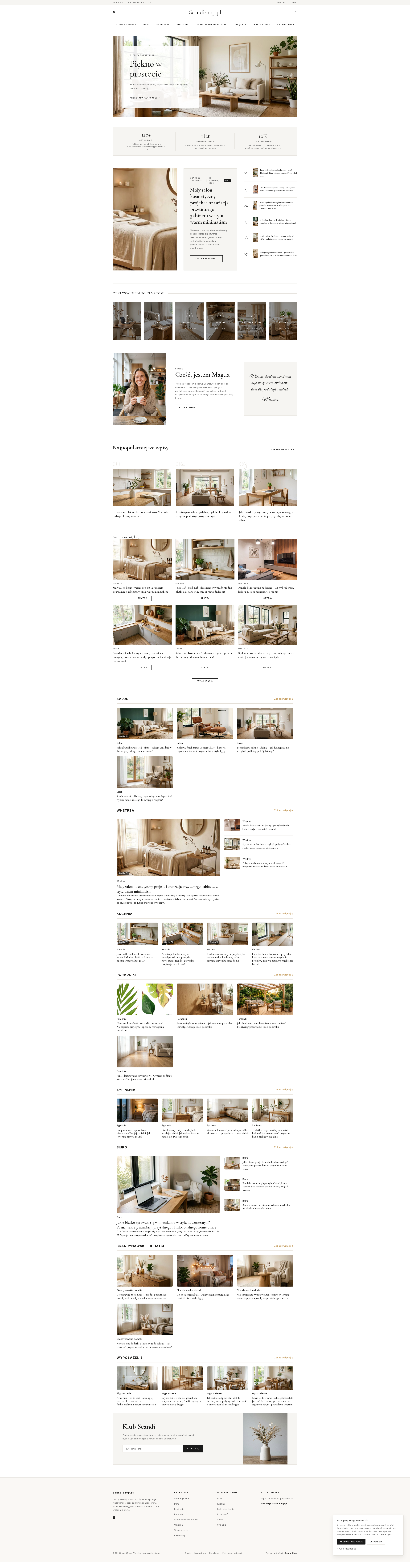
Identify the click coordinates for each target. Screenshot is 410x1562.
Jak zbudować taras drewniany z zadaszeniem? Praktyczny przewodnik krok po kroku (261, 1025)
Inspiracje (163, 25)
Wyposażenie (262, 25)
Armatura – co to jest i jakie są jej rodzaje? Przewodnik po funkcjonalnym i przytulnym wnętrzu (136, 1401)
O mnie (293, 2)
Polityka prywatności (232, 1553)
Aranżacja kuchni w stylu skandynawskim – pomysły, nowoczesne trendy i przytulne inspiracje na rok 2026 (277, 205)
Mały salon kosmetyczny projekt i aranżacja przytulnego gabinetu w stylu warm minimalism (209, 206)
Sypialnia (121, 1125)
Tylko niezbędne (346, 1549)
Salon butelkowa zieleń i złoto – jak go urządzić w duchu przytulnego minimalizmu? (144, 749)
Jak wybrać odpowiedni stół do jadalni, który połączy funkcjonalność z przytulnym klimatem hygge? (227, 1401)
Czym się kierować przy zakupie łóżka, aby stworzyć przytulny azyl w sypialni (227, 1131)
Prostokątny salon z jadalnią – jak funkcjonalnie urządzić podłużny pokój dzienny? (263, 749)
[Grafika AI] (232, 825)
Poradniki (183, 25)
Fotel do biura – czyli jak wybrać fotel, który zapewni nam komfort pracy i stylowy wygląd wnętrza (265, 1187)
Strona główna (126, 25)
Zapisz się (193, 1449)
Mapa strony (200, 1553)
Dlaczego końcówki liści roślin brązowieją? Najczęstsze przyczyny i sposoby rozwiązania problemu (140, 1027)
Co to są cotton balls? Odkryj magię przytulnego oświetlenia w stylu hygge (203, 1296)
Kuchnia (121, 949)
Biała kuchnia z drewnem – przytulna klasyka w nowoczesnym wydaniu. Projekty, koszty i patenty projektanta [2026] (272, 959)
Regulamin (214, 1553)
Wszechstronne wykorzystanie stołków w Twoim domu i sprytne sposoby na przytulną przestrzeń (263, 1296)
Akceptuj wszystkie (351, 1542)
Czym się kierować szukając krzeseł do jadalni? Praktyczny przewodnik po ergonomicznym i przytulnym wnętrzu (272, 1401)
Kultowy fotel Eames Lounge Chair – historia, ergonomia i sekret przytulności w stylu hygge (201, 749)
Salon (120, 743)
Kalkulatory (285, 25)
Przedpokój (223, 1514)
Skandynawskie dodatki (212, 25)
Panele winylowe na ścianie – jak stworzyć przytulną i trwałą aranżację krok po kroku (204, 1025)
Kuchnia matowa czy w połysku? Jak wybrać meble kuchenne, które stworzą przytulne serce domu (226, 957)
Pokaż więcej (205, 681)
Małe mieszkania (225, 1509)
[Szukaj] (296, 12)
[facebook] (114, 12)
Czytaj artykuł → (206, 259)
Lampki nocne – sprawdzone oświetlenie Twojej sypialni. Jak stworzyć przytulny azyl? (134, 1133)
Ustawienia (376, 1542)
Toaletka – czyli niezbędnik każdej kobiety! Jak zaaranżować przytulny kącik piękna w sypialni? (271, 1133)
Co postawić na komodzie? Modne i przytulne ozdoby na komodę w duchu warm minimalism (141, 1296)
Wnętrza (240, 25)
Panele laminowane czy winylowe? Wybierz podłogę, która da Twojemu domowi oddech (144, 1077)
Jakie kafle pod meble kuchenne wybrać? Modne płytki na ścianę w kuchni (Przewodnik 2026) (278, 173)
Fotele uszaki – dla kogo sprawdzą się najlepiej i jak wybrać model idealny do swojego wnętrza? (145, 798)
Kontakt (282, 2)
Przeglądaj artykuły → (145, 98)
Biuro (119, 1217)
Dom (146, 25)
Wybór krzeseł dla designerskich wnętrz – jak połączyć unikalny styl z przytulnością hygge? (181, 1401)
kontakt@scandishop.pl (274, 1503)
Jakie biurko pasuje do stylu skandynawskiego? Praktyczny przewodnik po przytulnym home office (266, 516)
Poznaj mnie (187, 408)
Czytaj (142, 598)
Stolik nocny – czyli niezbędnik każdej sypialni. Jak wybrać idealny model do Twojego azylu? (180, 1133)
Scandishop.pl (205, 12)
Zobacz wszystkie (283, 450)
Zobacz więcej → (283, 698)
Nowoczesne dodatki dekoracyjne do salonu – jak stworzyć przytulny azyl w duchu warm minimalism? (144, 1345)
